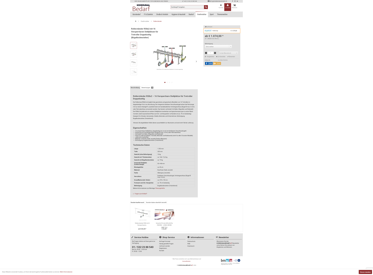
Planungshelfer (160, 188)
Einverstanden (365, 272)
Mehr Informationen (66, 272)
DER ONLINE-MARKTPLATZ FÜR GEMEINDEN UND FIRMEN (151, 1)
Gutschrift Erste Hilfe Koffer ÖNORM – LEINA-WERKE (164, 224)
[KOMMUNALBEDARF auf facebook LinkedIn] (237, 1)
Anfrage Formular (164, 241)
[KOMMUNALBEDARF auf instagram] (235, 1)
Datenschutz (191, 241)
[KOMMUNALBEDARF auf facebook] (233, 1)
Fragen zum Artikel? (140, 193)
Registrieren (163, 248)
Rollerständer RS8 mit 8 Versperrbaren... (142, 224)
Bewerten (232, 56)
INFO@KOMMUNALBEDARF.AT (218, 1)
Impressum (190, 246)
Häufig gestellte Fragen (166, 243)
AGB (188, 243)
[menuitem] (189, 7)
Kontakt (161, 250)
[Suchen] (206, 7)
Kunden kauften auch (137, 202)
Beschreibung (135, 87)
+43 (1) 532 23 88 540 (190, 1)
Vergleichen (210, 56)
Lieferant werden (164, 246)
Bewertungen (147, 87)
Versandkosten (186, 261)
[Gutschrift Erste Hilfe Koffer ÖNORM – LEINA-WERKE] (164, 214)
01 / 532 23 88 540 (142, 247)
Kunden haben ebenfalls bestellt (156, 202)
